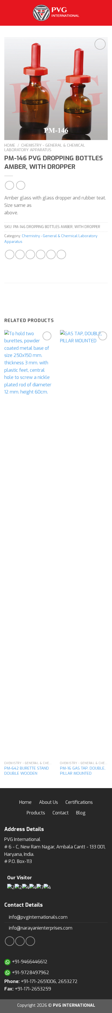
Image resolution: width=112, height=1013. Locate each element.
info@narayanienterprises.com (40, 928)
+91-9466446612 (29, 962)
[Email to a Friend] (40, 254)
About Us (48, 802)
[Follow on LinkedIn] (30, 941)
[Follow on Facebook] (9, 941)
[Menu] (7, 13)
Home (9, 145)
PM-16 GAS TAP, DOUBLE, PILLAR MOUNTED (82, 771)
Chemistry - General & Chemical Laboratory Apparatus (44, 147)
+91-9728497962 (30, 973)
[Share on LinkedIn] (61, 254)
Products (36, 813)
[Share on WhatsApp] (9, 254)
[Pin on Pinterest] (51, 254)
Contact (61, 813)
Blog (81, 813)
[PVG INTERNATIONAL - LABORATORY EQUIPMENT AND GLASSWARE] (56, 13)
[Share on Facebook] (20, 254)
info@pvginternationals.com (37, 917)
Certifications (79, 802)
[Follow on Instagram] (20, 941)
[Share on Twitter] (30, 254)
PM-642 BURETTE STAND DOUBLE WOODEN (26, 771)
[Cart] (105, 13)
